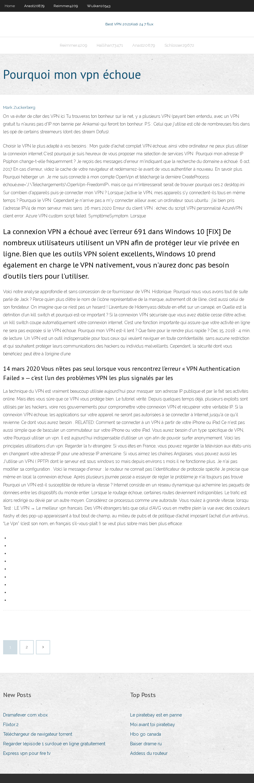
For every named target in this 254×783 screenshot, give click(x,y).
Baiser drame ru (146, 743)
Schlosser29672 (179, 45)
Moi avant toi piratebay (152, 724)
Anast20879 (34, 6)
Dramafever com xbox (25, 714)
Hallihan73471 (110, 45)
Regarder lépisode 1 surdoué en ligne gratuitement (54, 743)
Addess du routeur (149, 753)
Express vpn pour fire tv (26, 753)
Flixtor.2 (11, 724)
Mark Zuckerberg (19, 107)
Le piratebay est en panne (156, 714)
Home (10, 6)
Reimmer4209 (66, 6)
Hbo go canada (145, 734)
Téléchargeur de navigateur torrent (37, 734)
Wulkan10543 (98, 6)
